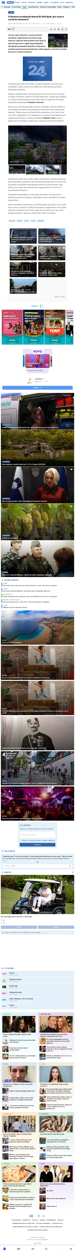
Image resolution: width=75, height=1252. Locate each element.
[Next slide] (63, 161)
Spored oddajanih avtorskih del (50, 1226)
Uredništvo (26, 1220)
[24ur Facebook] (38, 1215)
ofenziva (40, 221)
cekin (43, 1064)
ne (4, 923)
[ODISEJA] (37, 306)
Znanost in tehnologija (48, 7)
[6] (54, 327)
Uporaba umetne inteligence (37, 1230)
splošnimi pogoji (35, 840)
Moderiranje (51, 1220)
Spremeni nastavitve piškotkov (23, 1223)
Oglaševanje (16, 1220)
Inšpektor (66, 7)
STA (13, 29)
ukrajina (12, 221)
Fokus (59, 7)
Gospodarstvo (33, 7)
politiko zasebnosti (48, 840)
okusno (7, 1164)
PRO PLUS (35, 1220)
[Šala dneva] (69, 866)
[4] (12, 327)
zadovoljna (45, 1014)
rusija (27, 221)
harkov (19, 221)
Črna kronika (16, 7)
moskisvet (8, 1114)
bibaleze (7, 1014)
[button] (17, 169)
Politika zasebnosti (43, 1223)
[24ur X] (43, 1215)
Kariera (42, 1220)
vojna (33, 221)
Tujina (24, 7)
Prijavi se (37, 844)
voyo (43, 1164)
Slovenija (7, 7)
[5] (33, 327)
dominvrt (45, 1114)
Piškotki (60, 1220)
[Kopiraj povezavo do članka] (66, 29)
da (4, 920)
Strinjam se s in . (38, 840)
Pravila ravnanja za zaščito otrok (25, 1226)
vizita (6, 1064)
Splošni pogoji (57, 1223)
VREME (36, 388)
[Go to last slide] (55, 161)
